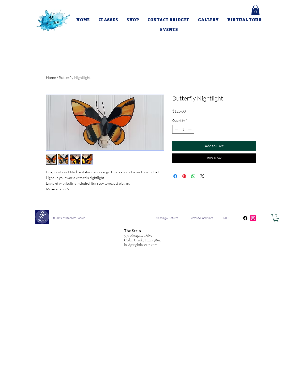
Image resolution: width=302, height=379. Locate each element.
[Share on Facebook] (175, 176)
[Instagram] (253, 218)
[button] (255, 10)
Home (51, 77)
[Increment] (190, 129)
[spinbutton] (183, 129)
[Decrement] (176, 129)
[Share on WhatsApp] (193, 176)
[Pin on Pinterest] (184, 176)
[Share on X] (202, 176)
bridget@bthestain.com (140, 245)
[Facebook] (245, 218)
